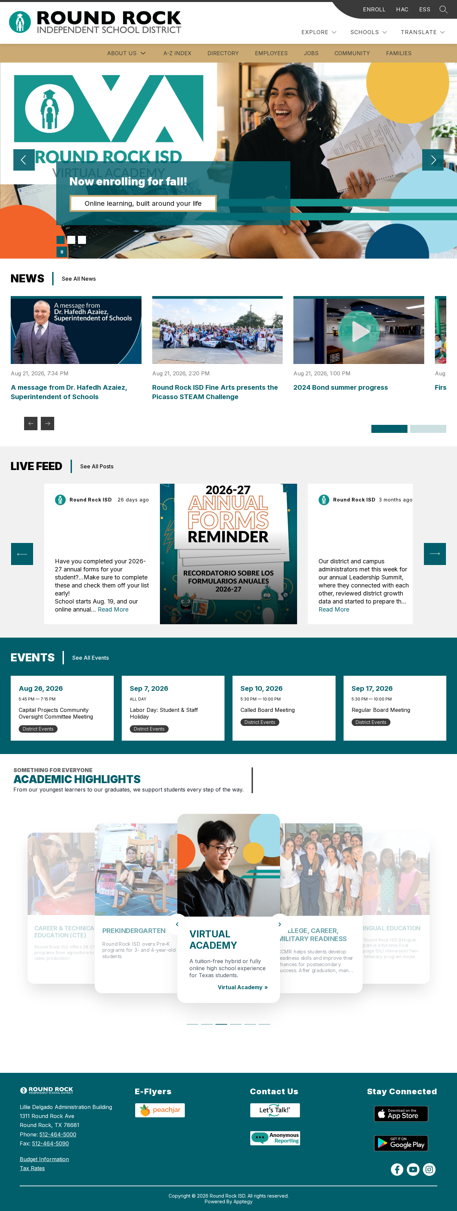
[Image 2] (71, 240)
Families (399, 53)
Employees (271, 53)
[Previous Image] (24, 160)
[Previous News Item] (30, 423)
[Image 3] (82, 240)
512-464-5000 (57, 1134)
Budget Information (44, 1159)
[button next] (435, 554)
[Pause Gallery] (62, 252)
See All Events (90, 657)
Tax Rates (32, 1168)
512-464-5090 (50, 1143)
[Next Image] (433, 160)
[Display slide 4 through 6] (428, 429)
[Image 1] (61, 240)
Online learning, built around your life (143, 203)
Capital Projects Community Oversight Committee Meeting (62, 713)
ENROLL (374, 9)
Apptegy (243, 1201)
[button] (192, 1023)
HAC (402, 9)
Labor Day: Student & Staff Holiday (164, 713)
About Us (121, 53)
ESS (425, 9)
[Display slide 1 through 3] (389, 429)
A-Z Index (177, 53)
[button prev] (22, 554)
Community (352, 53)
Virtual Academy (240, 987)
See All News (79, 278)
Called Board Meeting (284, 710)
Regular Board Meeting (395, 710)
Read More (113, 609)
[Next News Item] (47, 423)
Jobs (311, 53)
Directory (223, 53)
